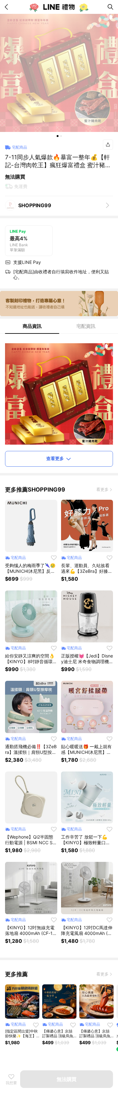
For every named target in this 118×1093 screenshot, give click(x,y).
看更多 (102, 489)
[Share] (108, 144)
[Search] (110, 7)
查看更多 (55, 458)
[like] (53, 557)
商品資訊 (32, 326)
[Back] (7, 7)
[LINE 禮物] (59, 7)
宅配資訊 (85, 326)
